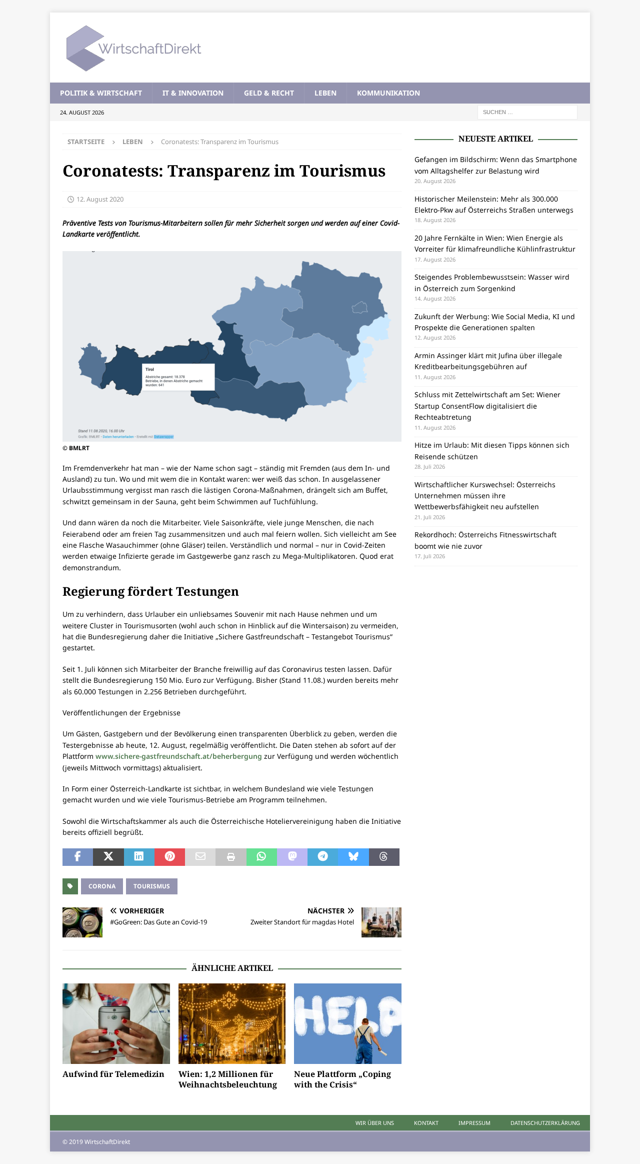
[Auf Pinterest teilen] (169, 857)
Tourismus (152, 886)
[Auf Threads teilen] (384, 857)
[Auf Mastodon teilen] (292, 857)
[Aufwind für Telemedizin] (116, 1023)
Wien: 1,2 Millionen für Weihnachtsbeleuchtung (227, 1079)
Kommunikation (388, 93)
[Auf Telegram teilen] (323, 857)
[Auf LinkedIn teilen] (139, 857)
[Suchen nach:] (528, 112)
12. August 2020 (100, 199)
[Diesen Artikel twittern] (108, 857)
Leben (325, 93)
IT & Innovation (193, 93)
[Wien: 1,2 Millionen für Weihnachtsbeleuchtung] (232, 1023)
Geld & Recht (269, 93)
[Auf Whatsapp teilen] (261, 857)
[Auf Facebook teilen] (77, 857)
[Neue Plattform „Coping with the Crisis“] (348, 1023)
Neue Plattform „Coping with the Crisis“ (342, 1079)
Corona (102, 886)
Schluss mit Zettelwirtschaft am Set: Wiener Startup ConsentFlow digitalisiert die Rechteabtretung (487, 406)
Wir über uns (375, 1122)
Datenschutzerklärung (545, 1122)
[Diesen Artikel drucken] (231, 857)
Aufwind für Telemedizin (113, 1073)
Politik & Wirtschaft (101, 93)
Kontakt (426, 1122)
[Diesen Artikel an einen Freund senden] (200, 857)
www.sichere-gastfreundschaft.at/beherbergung (179, 756)
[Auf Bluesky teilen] (353, 857)
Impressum (474, 1122)
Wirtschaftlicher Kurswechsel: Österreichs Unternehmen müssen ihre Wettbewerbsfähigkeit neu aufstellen (485, 496)
